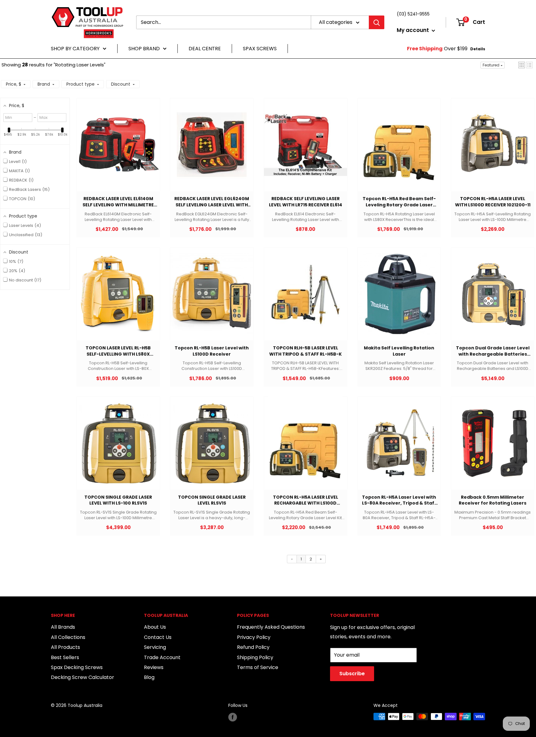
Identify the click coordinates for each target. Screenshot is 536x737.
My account (413, 30)
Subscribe (352, 673)
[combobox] (223, 22)
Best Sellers (65, 657)
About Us (155, 627)
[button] (521, 65)
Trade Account (162, 657)
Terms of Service (257, 667)
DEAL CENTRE (205, 48)
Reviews (153, 667)
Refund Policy (253, 647)
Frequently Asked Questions (271, 627)
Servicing (155, 647)
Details (477, 49)
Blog (149, 677)
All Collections (68, 637)
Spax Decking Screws (77, 667)
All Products (65, 647)
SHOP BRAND (144, 48)
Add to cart (115, 151)
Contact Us (158, 637)
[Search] (376, 22)
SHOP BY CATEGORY (75, 48)
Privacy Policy (253, 637)
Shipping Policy (255, 657)
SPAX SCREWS (260, 48)
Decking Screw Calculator (82, 677)
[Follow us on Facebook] (232, 717)
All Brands (63, 627)
